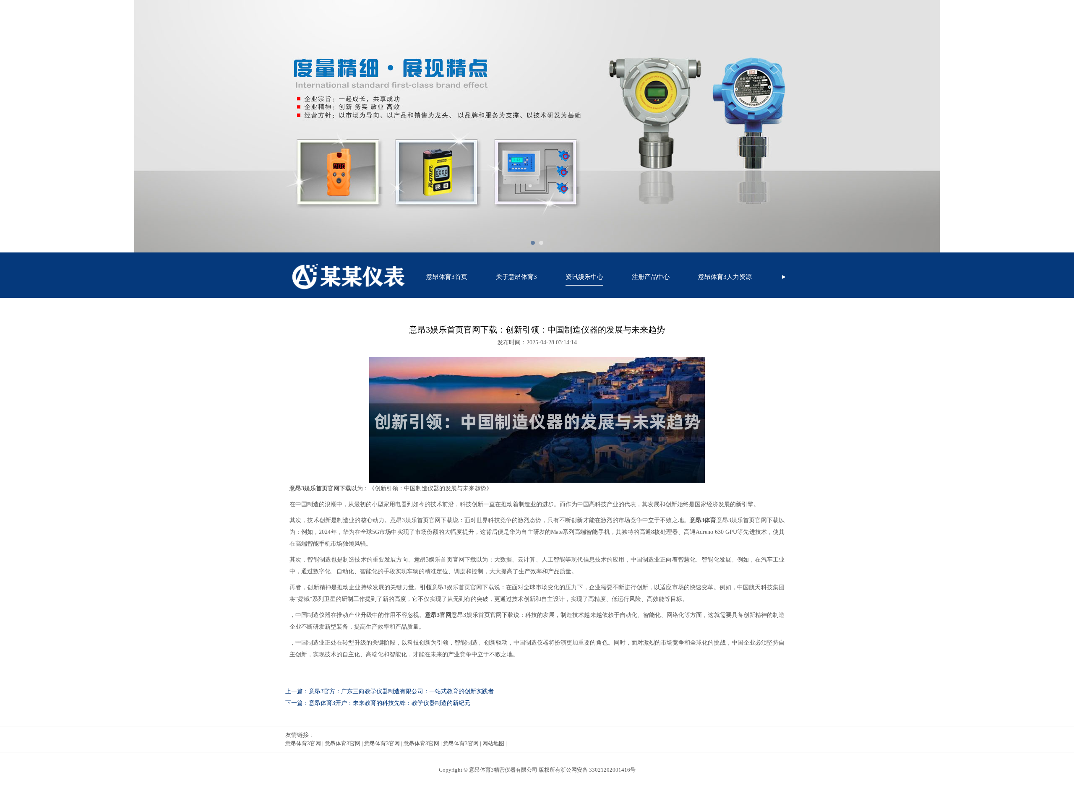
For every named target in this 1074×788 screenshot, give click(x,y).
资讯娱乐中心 (584, 276)
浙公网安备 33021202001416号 (598, 770)
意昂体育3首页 (446, 276)
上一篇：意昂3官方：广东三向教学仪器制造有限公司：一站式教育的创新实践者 (389, 691)
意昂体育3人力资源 (725, 276)
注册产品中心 (651, 276)
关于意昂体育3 (516, 276)
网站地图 (493, 743)
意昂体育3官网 (303, 743)
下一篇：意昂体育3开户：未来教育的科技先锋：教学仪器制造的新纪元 (377, 703)
